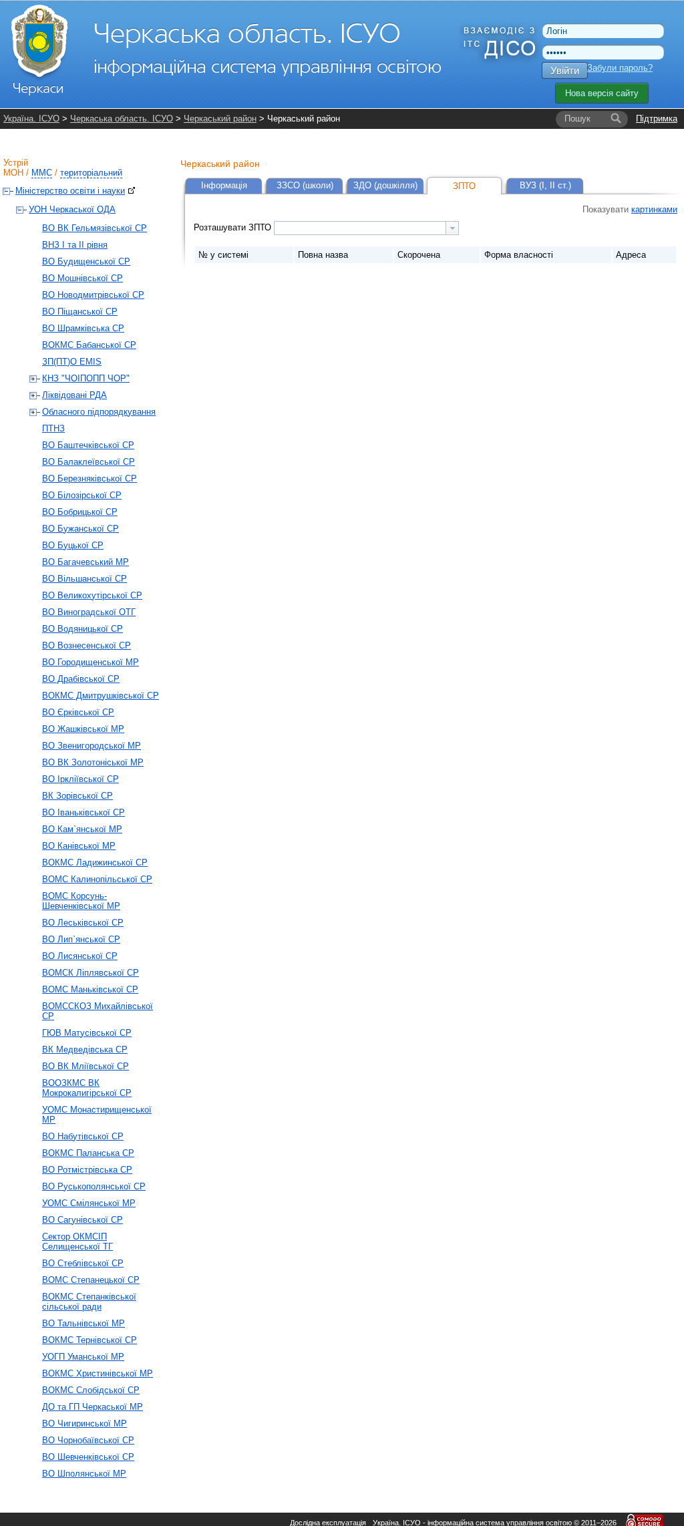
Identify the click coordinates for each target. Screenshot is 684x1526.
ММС (41, 173)
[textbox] (360, 228)
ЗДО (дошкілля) (385, 185)
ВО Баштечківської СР (88, 445)
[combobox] (366, 228)
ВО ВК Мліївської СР (85, 1066)
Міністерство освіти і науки (70, 191)
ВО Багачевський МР (85, 562)
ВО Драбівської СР (81, 679)
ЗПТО (464, 186)
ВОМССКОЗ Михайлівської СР (97, 1011)
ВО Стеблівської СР (83, 1263)
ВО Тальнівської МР (83, 1323)
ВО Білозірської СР (82, 495)
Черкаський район (220, 119)
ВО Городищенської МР (90, 662)
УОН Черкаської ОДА (72, 209)
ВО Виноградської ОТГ (89, 612)
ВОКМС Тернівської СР (89, 1340)
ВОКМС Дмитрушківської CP (100, 696)
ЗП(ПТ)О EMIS (72, 362)
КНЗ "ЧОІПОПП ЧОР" (86, 378)
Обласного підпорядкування (99, 412)
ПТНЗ (53, 428)
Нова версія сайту (602, 93)
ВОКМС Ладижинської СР (95, 862)
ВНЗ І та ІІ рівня (75, 245)
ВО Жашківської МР (83, 729)
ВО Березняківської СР (89, 478)
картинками (654, 209)
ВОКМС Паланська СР (88, 1153)
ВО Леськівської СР (83, 923)
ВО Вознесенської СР (86, 645)
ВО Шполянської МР (84, 1474)
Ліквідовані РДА (74, 395)
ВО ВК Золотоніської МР (93, 762)
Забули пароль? (620, 68)
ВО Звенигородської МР (91, 746)
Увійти (564, 70)
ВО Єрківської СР (78, 712)
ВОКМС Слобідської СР (91, 1390)
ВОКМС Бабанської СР (89, 345)
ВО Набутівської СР (83, 1136)
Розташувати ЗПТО (234, 227)
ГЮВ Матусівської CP (87, 1033)
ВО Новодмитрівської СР (93, 295)
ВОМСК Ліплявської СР (90, 973)
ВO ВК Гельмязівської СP (94, 228)
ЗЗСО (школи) (305, 185)
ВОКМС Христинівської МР (97, 1373)
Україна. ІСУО (31, 119)
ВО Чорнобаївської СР (88, 1440)
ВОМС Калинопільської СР (97, 879)
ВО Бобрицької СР (80, 512)
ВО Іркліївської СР (80, 779)
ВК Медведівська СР (85, 1049)
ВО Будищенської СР (86, 261)
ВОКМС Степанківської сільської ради (89, 1302)
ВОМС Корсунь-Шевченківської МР (81, 901)
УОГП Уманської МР (83, 1357)
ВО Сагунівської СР (82, 1220)
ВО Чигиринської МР (84, 1423)
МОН (13, 173)
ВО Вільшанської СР (84, 579)
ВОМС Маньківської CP (90, 989)
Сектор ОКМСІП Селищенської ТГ (77, 1241)
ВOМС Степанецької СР (91, 1280)
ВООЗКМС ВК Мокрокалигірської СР (87, 1088)
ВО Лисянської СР (80, 956)
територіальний (91, 173)
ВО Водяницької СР (82, 629)
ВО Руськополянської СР (94, 1186)
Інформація (224, 185)
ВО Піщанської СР (80, 312)
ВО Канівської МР (79, 846)
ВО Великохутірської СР (92, 595)
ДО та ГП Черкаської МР (92, 1407)
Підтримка (656, 119)
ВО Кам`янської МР (82, 829)
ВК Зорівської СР (77, 796)
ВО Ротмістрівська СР (87, 1170)
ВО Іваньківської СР (83, 812)
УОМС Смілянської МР (89, 1203)
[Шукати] (616, 119)
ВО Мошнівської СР (82, 278)
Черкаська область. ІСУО (121, 119)
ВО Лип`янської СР (81, 939)
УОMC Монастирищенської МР (97, 1115)
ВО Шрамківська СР (83, 328)
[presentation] (452, 228)
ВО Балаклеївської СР (88, 462)
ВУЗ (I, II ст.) (545, 185)
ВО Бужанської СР (80, 529)
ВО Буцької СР (73, 545)
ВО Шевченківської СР (88, 1457)
